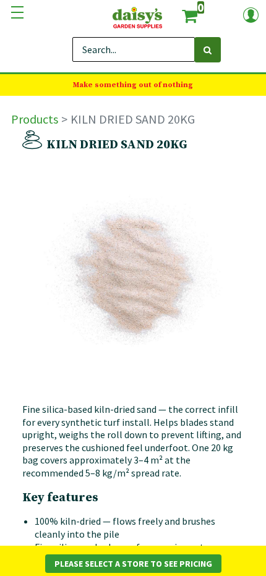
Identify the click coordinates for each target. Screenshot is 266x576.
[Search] (207, 49)
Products (34, 119)
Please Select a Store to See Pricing (133, 563)
